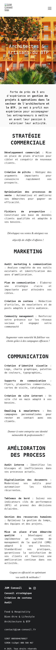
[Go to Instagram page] (34, 588)
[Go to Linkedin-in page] (30, 588)
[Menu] (49, 8)
